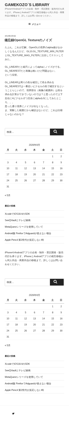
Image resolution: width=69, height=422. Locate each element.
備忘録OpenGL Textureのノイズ (28, 40)
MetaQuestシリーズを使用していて (24, 226)
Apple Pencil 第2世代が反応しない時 (24, 239)
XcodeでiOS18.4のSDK (17, 213)
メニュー (36, 24)
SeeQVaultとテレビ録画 (17, 220)
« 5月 (7, 195)
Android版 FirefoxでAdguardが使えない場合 (28, 233)
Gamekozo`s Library (27, 5)
